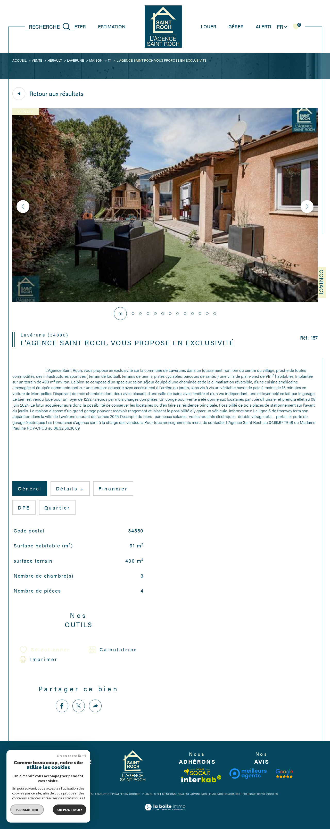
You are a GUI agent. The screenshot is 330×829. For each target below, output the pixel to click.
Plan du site (151, 794)
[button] (307, 206)
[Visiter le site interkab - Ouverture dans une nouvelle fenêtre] (201, 778)
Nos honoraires (228, 794)
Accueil (19, 60)
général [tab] (30, 488)
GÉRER (236, 26)
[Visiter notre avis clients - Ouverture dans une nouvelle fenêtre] (284, 773)
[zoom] (165, 300)
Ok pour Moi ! (69, 809)
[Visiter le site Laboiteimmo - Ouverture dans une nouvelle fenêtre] (165, 813)
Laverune (75, 60)
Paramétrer (27, 809)
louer (208, 26)
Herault (54, 60)
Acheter (75, 26)
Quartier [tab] (57, 507)
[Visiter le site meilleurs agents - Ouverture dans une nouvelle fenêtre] (247, 773)
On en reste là (69, 756)
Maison (96, 60)
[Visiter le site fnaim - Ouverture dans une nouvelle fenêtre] (197, 771)
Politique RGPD (253, 794)
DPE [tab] (24, 507)
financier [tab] (113, 488)
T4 (109, 60)
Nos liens (208, 794)
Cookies (272, 794)
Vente (37, 60)
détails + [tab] (70, 488)
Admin (194, 794)
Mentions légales (175, 794)
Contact (322, 282)
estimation (111, 26)
